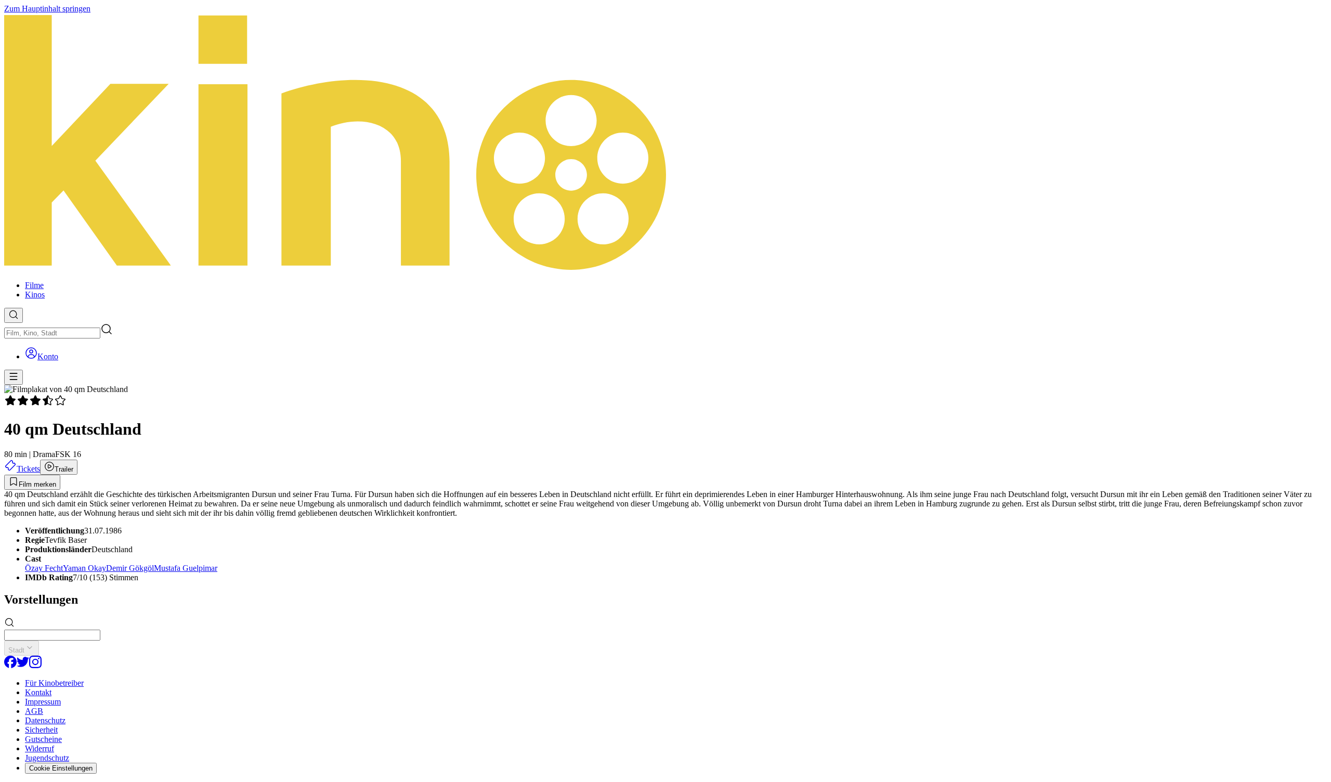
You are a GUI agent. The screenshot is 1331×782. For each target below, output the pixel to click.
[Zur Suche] (13, 315)
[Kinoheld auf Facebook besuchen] (10, 665)
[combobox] (52, 333)
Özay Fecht (44, 568)
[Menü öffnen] (13, 377)
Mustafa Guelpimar (185, 568)
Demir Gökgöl (130, 568)
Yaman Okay (84, 568)
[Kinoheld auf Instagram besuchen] (35, 665)
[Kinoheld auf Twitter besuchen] (23, 665)
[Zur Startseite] (665, 143)
